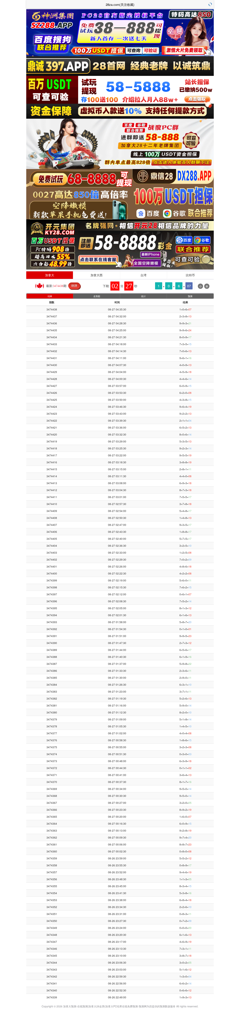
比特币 (190, 275)
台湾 (143, 275)
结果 (50, 296)
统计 (143, 296)
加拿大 (49, 275)
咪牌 (74, 285)
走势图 (96, 296)
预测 (190, 296)
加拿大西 (97, 275)
